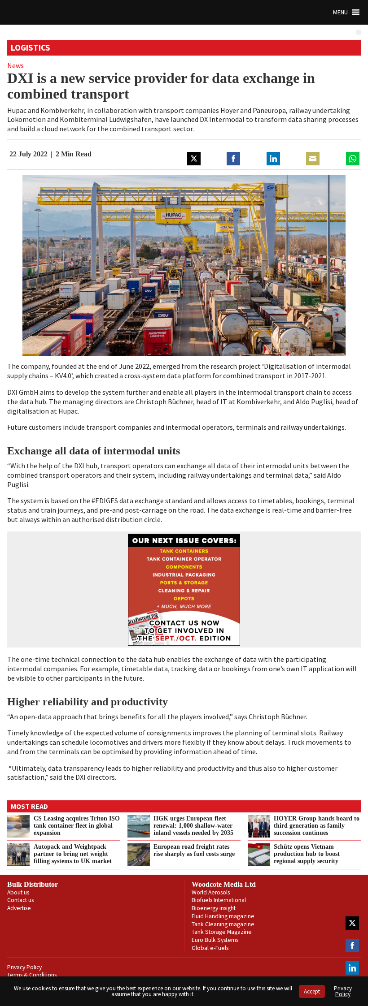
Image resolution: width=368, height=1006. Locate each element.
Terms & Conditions (32, 975)
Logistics (30, 47)
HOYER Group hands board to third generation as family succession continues (316, 825)
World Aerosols (211, 892)
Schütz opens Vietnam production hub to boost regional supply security (307, 853)
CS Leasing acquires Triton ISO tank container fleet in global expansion (77, 825)
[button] (340, 12)
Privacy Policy (24, 967)
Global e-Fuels (210, 948)
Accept (312, 991)
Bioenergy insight (214, 908)
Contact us (20, 900)
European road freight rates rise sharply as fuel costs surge (194, 850)
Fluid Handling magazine (223, 916)
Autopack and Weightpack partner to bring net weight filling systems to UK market (73, 853)
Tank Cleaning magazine (223, 924)
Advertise (19, 908)
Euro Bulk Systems (215, 940)
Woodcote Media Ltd (224, 884)
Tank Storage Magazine (222, 932)
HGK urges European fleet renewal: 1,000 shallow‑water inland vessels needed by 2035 (193, 825)
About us (18, 892)
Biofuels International (219, 900)
